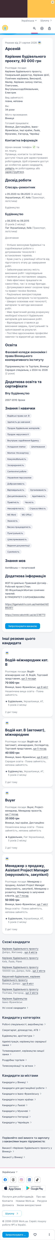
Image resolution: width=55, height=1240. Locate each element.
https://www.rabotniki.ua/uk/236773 (25, 614)
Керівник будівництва (14, 998)
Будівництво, (17, 1035)
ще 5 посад (39, 748)
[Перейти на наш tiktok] (37, 1180)
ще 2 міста (39, 970)
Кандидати (14, 1082)
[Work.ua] (5, 28)
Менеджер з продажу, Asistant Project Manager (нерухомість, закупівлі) (27, 870)
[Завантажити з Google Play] (35, 1188)
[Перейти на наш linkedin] (29, 1180)
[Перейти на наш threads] (13, 1180)
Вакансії (12, 1157)
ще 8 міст (28, 983)
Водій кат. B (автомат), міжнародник (25, 732)
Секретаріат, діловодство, (20, 1030)
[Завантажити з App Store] (12, 1188)
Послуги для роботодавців (17, 1196)
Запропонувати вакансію (17, 1234)
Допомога (8, 1205)
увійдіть (10, 168)
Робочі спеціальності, (22, 1024)
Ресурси (42, 1200)
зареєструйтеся (14, 171)
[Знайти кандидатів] (34, 28)
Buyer (10, 800)
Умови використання (29, 1205)
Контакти (7, 1200)
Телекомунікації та (17, 1065)
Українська (8, 1172)
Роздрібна (13, 1060)
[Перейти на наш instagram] (21, 1180)
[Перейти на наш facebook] (5, 1180)
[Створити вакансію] (42, 28)
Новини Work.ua (25, 1200)
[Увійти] (49, 28)
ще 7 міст (42, 904)
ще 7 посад (11, 814)
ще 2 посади (28, 678)
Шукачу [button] (9, 1213)
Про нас (41, 1196)
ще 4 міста (30, 952)
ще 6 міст (42, 687)
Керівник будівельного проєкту (20, 948)
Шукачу (44, 20)
